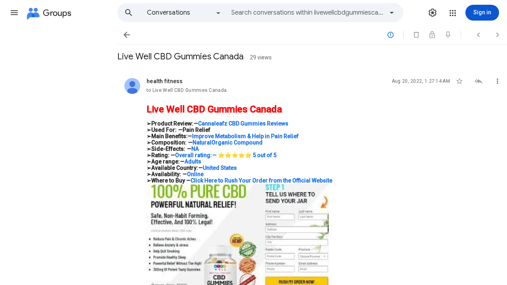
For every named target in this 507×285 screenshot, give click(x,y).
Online (195, 174)
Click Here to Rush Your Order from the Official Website (261, 180)
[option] (184, 13)
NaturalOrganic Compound (228, 142)
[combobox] (307, 13)
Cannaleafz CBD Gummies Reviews (243, 123)
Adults (193, 161)
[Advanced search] (392, 13)
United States (220, 168)
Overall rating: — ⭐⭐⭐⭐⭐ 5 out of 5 (225, 155)
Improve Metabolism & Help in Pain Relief (245, 136)
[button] (14, 12)
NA (195, 149)
